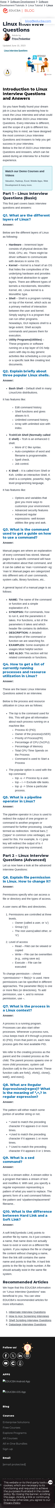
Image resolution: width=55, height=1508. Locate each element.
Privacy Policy (12, 1502)
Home (3, 1)
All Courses (10, 1438)
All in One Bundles (15, 1443)
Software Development (22, 1)
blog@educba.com (38, 21)
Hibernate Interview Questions (27, 1312)
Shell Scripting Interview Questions (30, 1320)
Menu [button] (46, 11)
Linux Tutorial (35, 5)
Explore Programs (15, 1432)
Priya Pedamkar (21, 38)
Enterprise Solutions (16, 1422)
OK (51, 1482)
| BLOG (28, 11)
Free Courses (11, 1427)
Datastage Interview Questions (27, 1324)
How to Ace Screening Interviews (29, 1316)
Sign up (8, 1448)
